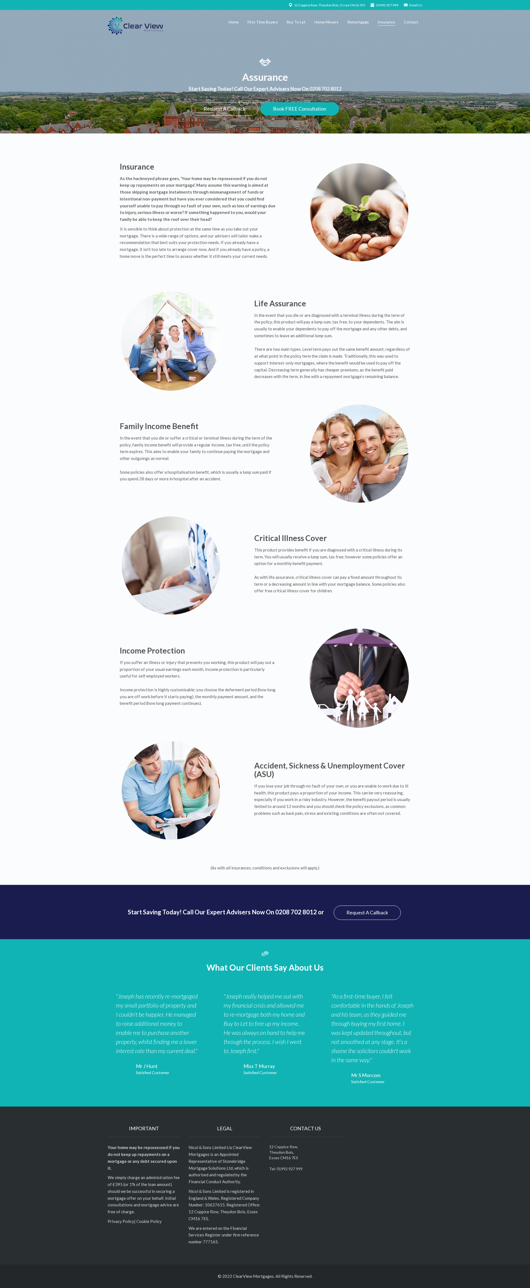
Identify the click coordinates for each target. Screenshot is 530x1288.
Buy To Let (296, 22)
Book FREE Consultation (299, 109)
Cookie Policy (149, 1221)
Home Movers (326, 22)
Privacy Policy (121, 1221)
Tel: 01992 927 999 (286, 1168)
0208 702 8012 (325, 89)
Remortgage (358, 22)
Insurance (386, 22)
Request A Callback (224, 109)
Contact (411, 22)
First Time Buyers (263, 22)
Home (234, 22)
